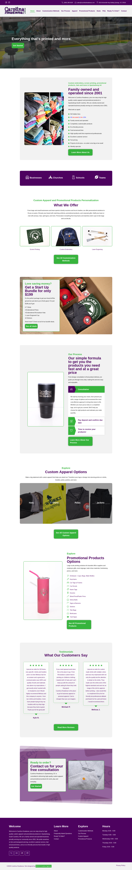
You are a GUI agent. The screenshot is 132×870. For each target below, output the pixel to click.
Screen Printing (35, 249)
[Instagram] (27, 853)
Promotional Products (85, 839)
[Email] (16, 853)
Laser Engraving (97, 249)
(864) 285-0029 (68, 2)
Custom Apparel (83, 836)
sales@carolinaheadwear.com (86, 2)
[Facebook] (22, 853)
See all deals (31, 326)
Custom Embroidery (66, 249)
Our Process (82, 833)
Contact (56, 839)
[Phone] (11, 853)
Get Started (36, 786)
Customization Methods (85, 831)
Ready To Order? (59, 836)
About (56, 831)
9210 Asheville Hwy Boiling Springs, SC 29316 (112, 2)
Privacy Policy (120, 865)
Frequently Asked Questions (63, 833)
